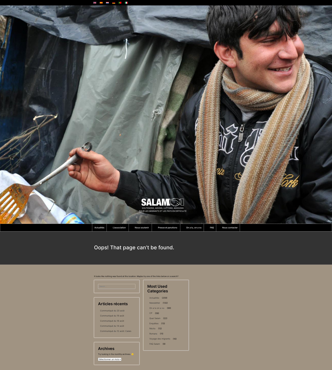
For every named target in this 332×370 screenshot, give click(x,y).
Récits (152, 328)
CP (150, 313)
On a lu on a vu (156, 308)
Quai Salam (154, 318)
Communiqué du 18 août (112, 321)
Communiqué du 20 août (112, 310)
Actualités (154, 298)
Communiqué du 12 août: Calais (115, 331)
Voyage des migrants (159, 338)
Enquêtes (153, 323)
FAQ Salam (154, 344)
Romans (153, 333)
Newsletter (154, 303)
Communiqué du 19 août (112, 315)
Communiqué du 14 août (112, 326)
